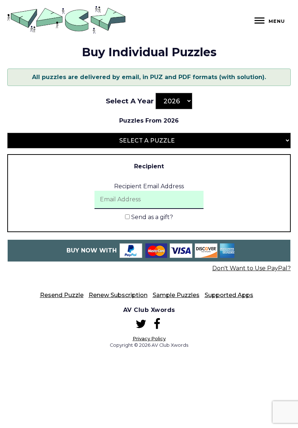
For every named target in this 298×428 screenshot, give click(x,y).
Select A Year (130, 101)
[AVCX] (66, 31)
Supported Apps (229, 295)
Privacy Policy (149, 338)
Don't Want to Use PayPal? (251, 268)
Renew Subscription (118, 295)
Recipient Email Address (149, 186)
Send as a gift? (151, 217)
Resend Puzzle (62, 295)
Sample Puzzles (176, 295)
